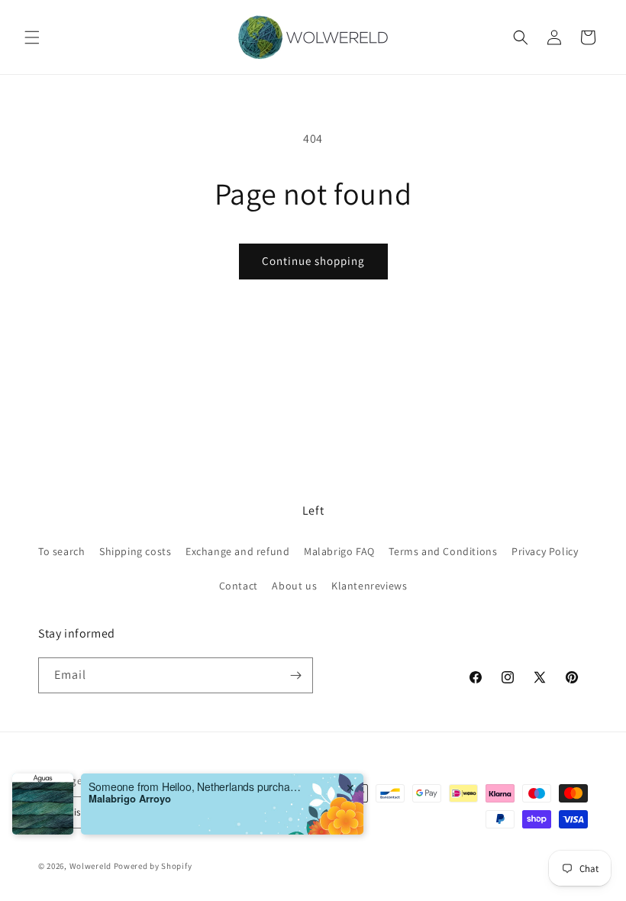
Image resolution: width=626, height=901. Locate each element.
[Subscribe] (295, 675)
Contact (238, 586)
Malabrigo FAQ (339, 551)
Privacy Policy (544, 551)
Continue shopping (313, 261)
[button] (32, 37)
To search (61, 551)
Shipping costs (135, 551)
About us (294, 586)
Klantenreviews (369, 586)
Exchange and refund (237, 551)
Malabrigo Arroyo (130, 836)
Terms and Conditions (443, 551)
